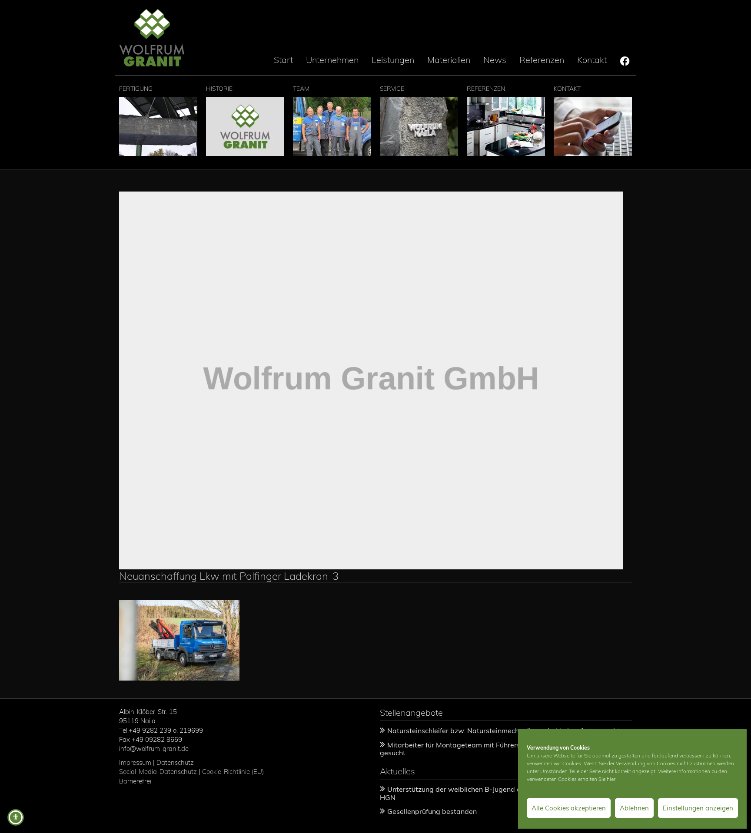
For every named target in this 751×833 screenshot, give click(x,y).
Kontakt (592, 59)
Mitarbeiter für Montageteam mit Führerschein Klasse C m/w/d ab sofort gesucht (500, 748)
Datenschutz (175, 762)
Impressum (135, 762)
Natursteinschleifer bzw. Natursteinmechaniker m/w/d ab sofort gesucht (503, 730)
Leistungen (393, 59)
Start (283, 59)
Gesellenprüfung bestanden (432, 811)
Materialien (448, 59)
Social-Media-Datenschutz (158, 771)
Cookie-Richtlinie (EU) (234, 771)
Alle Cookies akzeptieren (569, 808)
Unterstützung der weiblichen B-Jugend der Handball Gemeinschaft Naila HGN (502, 793)
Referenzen (541, 59)
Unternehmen (332, 59)
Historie (219, 89)
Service (392, 89)
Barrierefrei (135, 781)
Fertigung (136, 89)
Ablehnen (634, 808)
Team (301, 89)
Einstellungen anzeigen (698, 808)
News (494, 59)
